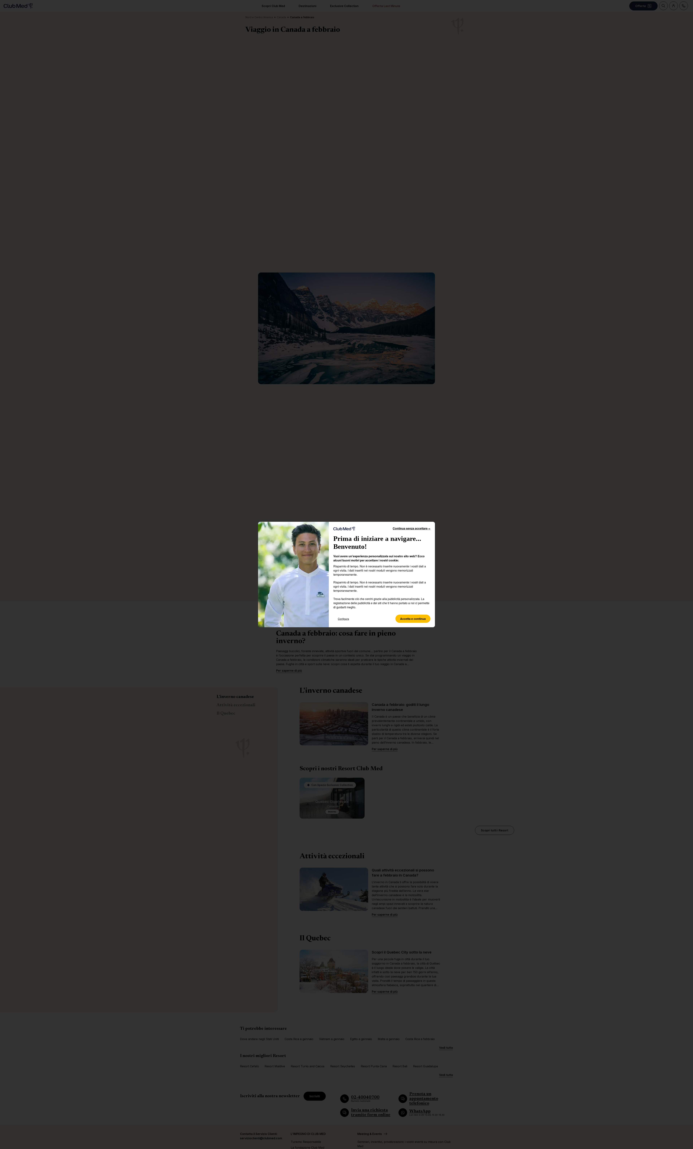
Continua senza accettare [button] (411, 528)
